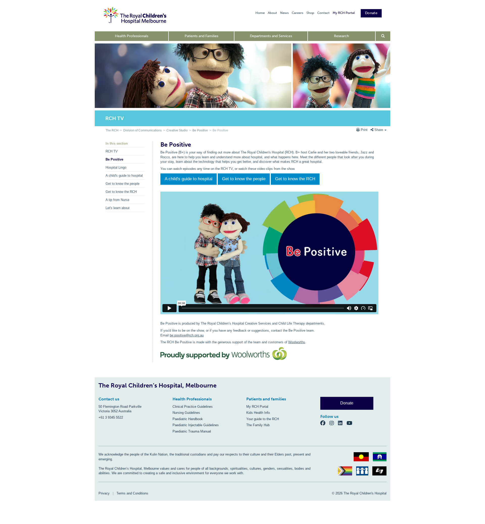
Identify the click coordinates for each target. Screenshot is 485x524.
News (284, 13)
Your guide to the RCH (262, 419)
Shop (310, 13)
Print (364, 130)
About (272, 13)
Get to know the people (122, 184)
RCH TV (112, 151)
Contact (323, 13)
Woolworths (296, 342)
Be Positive (200, 130)
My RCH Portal (344, 13)
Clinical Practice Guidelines (193, 406)
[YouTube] (351, 423)
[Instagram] (333, 423)
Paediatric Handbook (188, 419)
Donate (371, 13)
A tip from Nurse (117, 200)
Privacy (104, 493)
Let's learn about (118, 208)
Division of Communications (142, 130)
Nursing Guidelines (186, 413)
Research (341, 36)
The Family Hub (258, 425)
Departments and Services (271, 36)
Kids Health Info (258, 413)
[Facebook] (324, 423)
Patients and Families (201, 36)
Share (378, 130)
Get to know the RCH (121, 192)
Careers (297, 13)
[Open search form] (383, 36)
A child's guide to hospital (124, 175)
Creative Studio (177, 130)
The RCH (112, 130)
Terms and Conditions (132, 493)
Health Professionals (131, 36)
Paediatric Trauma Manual (192, 431)
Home (260, 13)
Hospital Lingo (116, 167)
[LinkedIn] (342, 423)
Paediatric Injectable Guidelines (196, 425)
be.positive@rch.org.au (187, 335)
